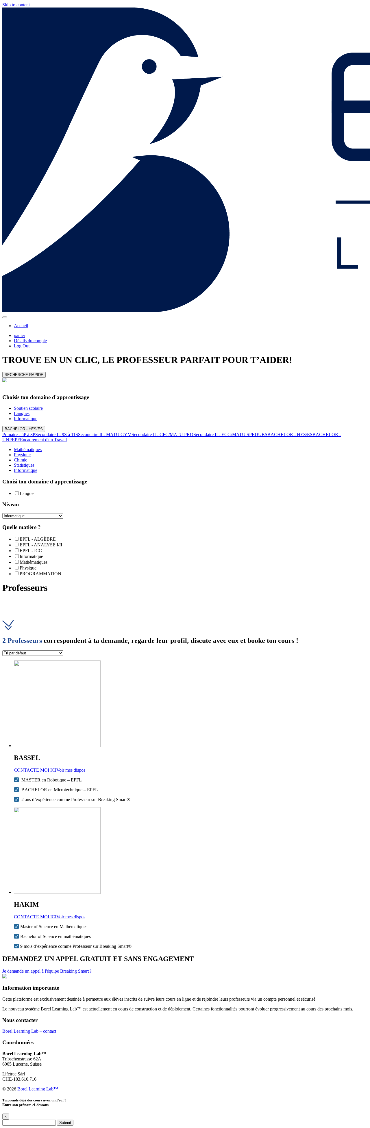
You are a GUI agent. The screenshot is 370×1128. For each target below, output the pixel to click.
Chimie (20, 459)
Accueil (21, 325)
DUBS (261, 434)
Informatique (25, 418)
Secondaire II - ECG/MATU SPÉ (224, 434)
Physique (22, 454)
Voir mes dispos (70, 770)
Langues (21, 413)
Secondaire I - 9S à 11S (56, 434)
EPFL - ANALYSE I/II (41, 544)
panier (19, 335)
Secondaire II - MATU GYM (105, 434)
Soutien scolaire (28, 408)
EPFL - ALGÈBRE (38, 539)
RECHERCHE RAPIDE (24, 375)
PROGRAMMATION (40, 573)
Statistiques (24, 465)
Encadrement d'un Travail (43, 439)
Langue (27, 493)
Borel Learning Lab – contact (29, 1031)
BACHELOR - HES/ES (24, 429)
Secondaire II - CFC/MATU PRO (162, 434)
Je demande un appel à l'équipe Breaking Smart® (47, 971)
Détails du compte (30, 340)
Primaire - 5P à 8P (18, 434)
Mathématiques (28, 449)
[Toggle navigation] (4, 317)
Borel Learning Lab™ (37, 1088)
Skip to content (16, 4)
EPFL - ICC (31, 550)
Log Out (21, 345)
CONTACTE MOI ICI (35, 770)
